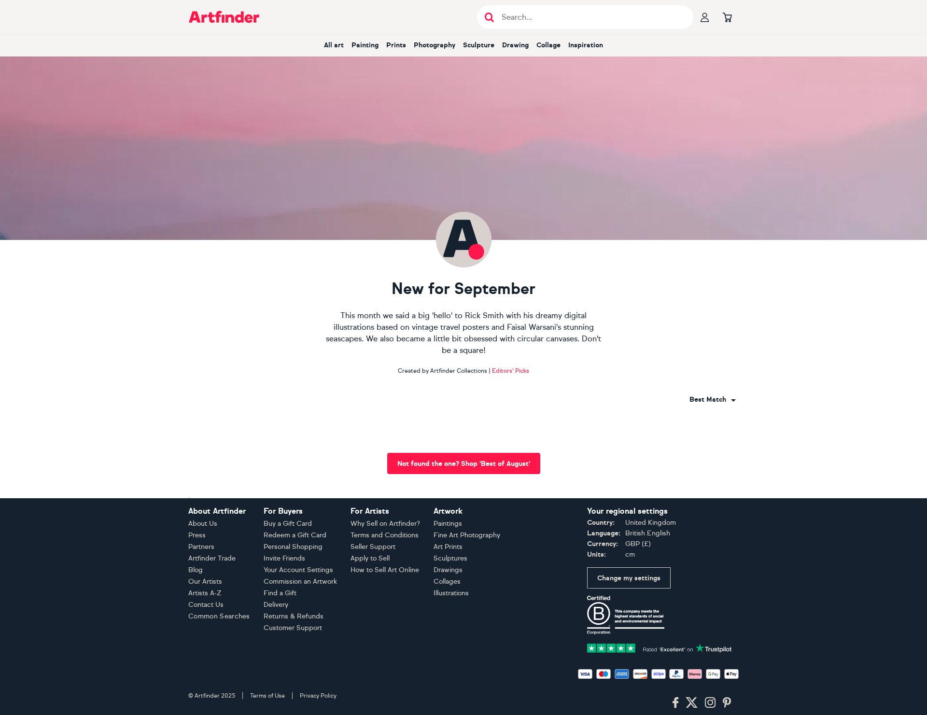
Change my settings (628, 578)
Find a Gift (280, 593)
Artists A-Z (205, 593)
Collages (447, 581)
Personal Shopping (293, 547)
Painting (365, 45)
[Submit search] (489, 17)
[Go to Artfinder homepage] (224, 17)
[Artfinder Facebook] (675, 703)
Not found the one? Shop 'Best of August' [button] (463, 464)
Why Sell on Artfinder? (385, 523)
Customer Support (293, 628)
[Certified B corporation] (625, 614)
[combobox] (712, 400)
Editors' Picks (510, 370)
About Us (202, 523)
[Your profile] (705, 17)
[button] (712, 400)
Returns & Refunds (293, 616)
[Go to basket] (727, 17)
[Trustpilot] (659, 647)
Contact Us (206, 605)
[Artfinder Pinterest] (727, 703)
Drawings (448, 570)
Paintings (448, 523)
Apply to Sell (370, 558)
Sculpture (478, 45)
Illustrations (451, 593)
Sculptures (450, 558)
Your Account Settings (298, 570)
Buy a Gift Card (288, 523)
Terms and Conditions (385, 535)
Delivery (276, 605)
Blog (195, 570)
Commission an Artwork (300, 581)
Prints (396, 45)
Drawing (515, 45)
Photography (434, 45)
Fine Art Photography (467, 535)
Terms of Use (267, 695)
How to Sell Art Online (385, 570)
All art (334, 45)
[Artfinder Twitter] (692, 703)
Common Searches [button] (219, 616)
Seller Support (373, 547)
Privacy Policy (318, 695)
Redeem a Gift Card (295, 535)
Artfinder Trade (212, 558)
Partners (201, 547)
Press (197, 535)
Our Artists (205, 581)
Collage (548, 45)
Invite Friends (284, 558)
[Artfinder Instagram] (710, 703)
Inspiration (585, 45)
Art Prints (448, 547)
